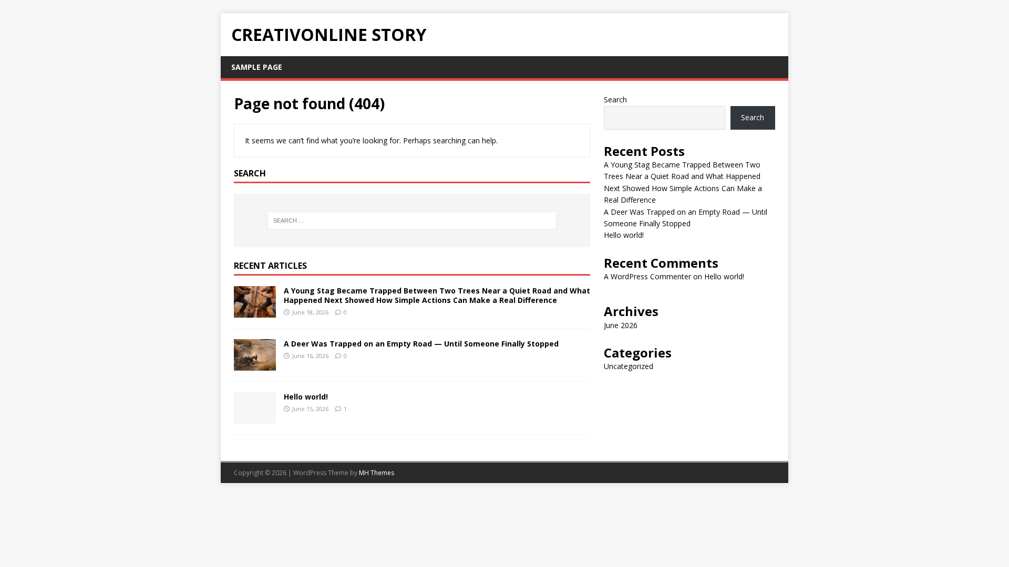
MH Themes (376, 472)
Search (615, 99)
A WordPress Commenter (647, 276)
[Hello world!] (255, 417)
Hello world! (306, 397)
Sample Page (256, 67)
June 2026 (620, 325)
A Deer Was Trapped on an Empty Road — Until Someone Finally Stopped (421, 344)
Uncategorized (628, 366)
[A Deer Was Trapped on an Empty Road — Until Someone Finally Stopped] (255, 364)
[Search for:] (412, 220)
